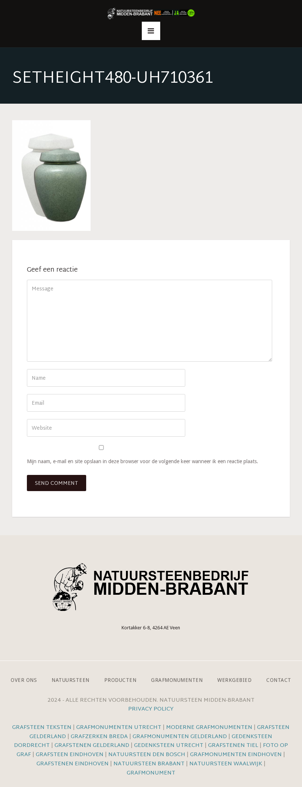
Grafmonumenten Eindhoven (236, 755)
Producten (120, 680)
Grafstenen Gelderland (92, 746)
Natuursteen (70, 680)
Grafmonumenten (177, 680)
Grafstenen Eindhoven (72, 764)
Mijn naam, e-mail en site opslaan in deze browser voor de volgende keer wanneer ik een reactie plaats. (142, 461)
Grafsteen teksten (41, 728)
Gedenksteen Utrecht (169, 746)
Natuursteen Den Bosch (146, 755)
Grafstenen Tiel (233, 746)
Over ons (24, 680)
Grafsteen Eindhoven (69, 755)
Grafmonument (151, 773)
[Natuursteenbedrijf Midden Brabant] (151, 14)
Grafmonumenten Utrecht (118, 728)
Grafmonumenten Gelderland (180, 737)
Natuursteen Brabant (149, 764)
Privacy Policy (150, 709)
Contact (278, 680)
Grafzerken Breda (99, 737)
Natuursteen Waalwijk (225, 764)
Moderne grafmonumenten (209, 728)
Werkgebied (234, 680)
